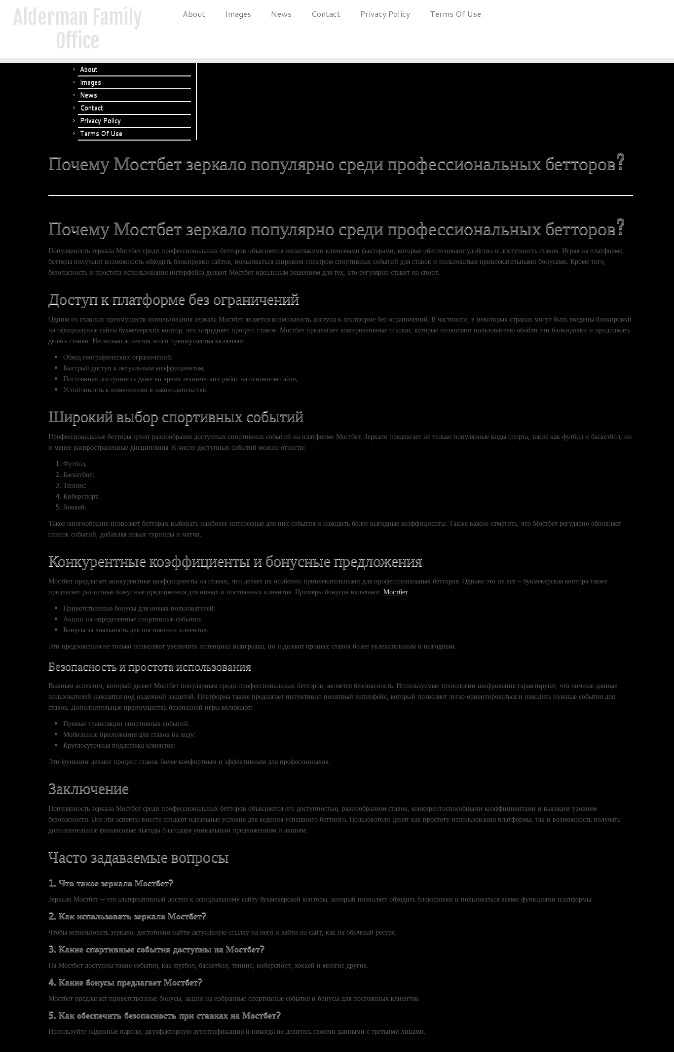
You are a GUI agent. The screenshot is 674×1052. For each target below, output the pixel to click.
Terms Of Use (455, 13)
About (194, 13)
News (281, 13)
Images (238, 13)
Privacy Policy (385, 13)
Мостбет (395, 592)
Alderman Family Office (77, 29)
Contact (325, 13)
